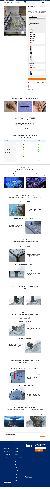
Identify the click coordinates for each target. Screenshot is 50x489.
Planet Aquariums (17, 451)
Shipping (29, 10)
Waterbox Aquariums (17, 445)
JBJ (15, 464)
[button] (46, 2)
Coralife (16, 467)
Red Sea (16, 444)
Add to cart (37, 78)
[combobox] (37, 2)
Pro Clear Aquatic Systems (18, 457)
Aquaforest (16, 454)
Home (4, 4)
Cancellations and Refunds (7, 454)
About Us (5, 445)
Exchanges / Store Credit (7, 451)
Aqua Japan (16, 470)
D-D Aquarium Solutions (18, 473)
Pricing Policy (5, 457)
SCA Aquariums (17, 474)
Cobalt (16, 477)
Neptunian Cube (17, 471)
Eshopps (16, 458)
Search (5, 444)
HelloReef (16, 448)
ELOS (16, 480)
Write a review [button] (42, 436)
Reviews (17, 2)
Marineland (16, 461)
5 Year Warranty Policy (6, 448)
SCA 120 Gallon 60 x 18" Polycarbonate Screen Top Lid (9, 4)
